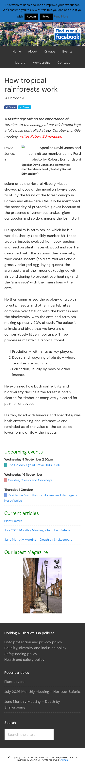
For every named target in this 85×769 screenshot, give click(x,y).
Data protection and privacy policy (33, 642)
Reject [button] (46, 16)
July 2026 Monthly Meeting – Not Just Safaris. (37, 530)
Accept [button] (31, 16)
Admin (64, 759)
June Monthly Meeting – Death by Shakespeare (38, 539)
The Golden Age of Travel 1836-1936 (34, 465)
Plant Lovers (13, 521)
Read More (61, 16)
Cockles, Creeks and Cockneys (30, 480)
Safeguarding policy (20, 653)
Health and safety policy (24, 659)
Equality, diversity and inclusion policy (35, 647)
